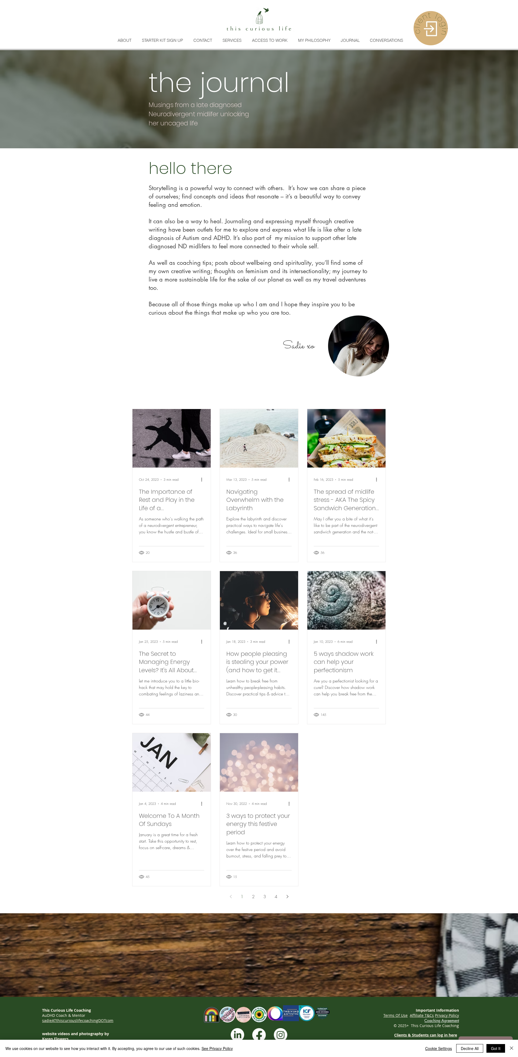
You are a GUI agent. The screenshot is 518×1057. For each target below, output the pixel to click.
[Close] (511, 1048)
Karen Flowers (55, 1038)
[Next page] (287, 896)
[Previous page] (231, 896)
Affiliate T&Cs (422, 1015)
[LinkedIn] (237, 1035)
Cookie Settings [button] (438, 1048)
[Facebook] (259, 1035)
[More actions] (203, 479)
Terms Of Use (395, 1015)
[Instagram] (280, 1035)
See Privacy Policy (217, 1048)
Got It (495, 1048)
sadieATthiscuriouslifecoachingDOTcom (77, 1020)
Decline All (470, 1048)
